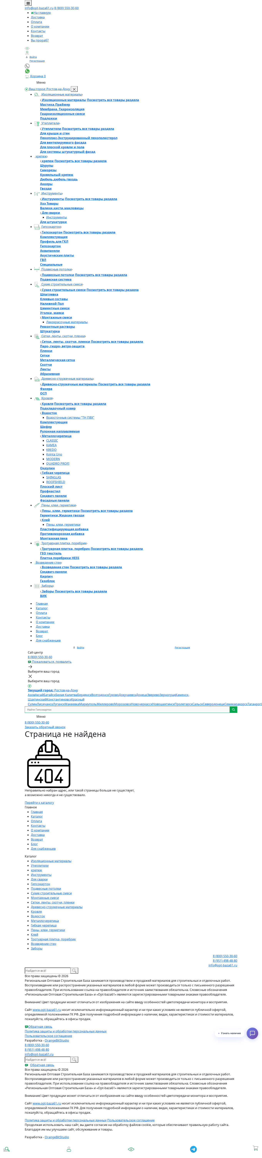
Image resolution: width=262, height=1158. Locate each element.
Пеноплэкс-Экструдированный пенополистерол (78, 138)
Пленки (46, 351)
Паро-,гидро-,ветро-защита (62, 346)
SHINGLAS (53, 477)
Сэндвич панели (53, 496)
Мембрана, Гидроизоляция (62, 109)
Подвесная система (56, 279)
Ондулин (47, 468)
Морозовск (122, 704)
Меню (40, 82)
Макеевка (72, 704)
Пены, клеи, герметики (58, 505)
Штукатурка (50, 331)
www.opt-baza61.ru (47, 1010)
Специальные (51, 264)
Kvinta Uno (54, 454)
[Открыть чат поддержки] (252, 1033)
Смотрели (131, 1154)
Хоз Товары (49, 203)
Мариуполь (88, 704)
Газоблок (47, 581)
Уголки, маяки (52, 313)
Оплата (36, 22)
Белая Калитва (66, 695)
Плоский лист (51, 486)
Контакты (38, 31)
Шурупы (46, 165)
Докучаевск (127, 695)
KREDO (51, 450)
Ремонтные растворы (57, 327)
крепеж (41, 156)
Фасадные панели (54, 500)
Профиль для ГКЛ (54, 241)
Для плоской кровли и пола (62, 147)
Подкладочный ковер (58, 408)
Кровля (46, 398)
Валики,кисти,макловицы (62, 208)
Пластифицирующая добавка (64, 529)
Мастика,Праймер (55, 104)
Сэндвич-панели (53, 572)
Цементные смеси (55, 308)
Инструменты (51, 193)
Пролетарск (183, 704)
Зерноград (167, 695)
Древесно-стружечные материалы (67, 378)
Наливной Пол (52, 303)
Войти (33, 57)
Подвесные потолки (56, 269)
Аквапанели (50, 251)
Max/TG (193, 1154)
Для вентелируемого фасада (63, 142)
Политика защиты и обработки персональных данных (65, 1031)
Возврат (37, 36)
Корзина (255, 1153)
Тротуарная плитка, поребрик (63, 543)
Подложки (48, 118)
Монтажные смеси (56, 317)
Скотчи (46, 364)
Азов (31, 695)
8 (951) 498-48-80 (225, 961)
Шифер (46, 427)
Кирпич (46, 576)
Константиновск (59, 699)
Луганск (59, 704)
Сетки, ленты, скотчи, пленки (63, 336)
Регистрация (37, 61)
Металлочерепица (56, 436)
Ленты (45, 369)
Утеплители (50, 123)
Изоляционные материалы (61, 94)
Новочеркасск (141, 704)
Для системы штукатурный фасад (67, 152)
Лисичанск (45, 704)
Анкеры (46, 184)
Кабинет (68, 1153)
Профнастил (50, 491)
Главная (42, 603)
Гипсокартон (51, 227)
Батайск (49, 695)
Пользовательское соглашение (48, 1036)
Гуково (114, 695)
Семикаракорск (236, 704)
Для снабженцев (48, 640)
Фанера (46, 389)
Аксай (39, 695)
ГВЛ (43, 260)
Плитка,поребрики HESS (59, 558)
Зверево (153, 695)
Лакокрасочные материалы (67, 322)
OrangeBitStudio (57, 1040)
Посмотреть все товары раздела (113, 100)
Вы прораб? (40, 40)
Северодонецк (213, 704)
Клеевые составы (54, 299)
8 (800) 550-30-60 (66, 8)
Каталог (42, 608)
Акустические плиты (57, 255)
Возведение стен (48, 562)
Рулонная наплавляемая (60, 431)
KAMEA (51, 445)
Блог (39, 636)
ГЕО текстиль (51, 553)
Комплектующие (54, 237)
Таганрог (254, 704)
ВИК (43, 596)
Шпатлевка (49, 294)
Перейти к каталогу (39, 803)
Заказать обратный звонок (45, 727)
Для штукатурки (53, 222)
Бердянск (84, 695)
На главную (42, 13)
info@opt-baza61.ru (39, 8)
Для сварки (50, 213)
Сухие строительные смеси (61, 284)
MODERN (53, 459)
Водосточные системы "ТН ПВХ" (70, 417)
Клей (45, 520)
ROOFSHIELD (55, 482)
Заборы (47, 586)
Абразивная (50, 374)
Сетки (45, 355)
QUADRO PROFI (57, 463)
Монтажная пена (54, 538)
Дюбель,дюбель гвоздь (59, 179)
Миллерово (105, 704)
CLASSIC (52, 440)
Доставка (38, 17)
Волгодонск (100, 695)
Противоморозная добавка (62, 534)
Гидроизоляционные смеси (62, 114)
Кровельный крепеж (56, 175)
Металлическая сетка (57, 360)
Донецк (141, 695)
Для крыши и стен (55, 133)
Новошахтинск (163, 704)
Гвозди (46, 188)
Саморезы (48, 170)
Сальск (197, 704)
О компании (40, 26)
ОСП (43, 393)
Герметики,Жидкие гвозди (62, 515)
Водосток (49, 413)
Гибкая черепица (55, 473)
